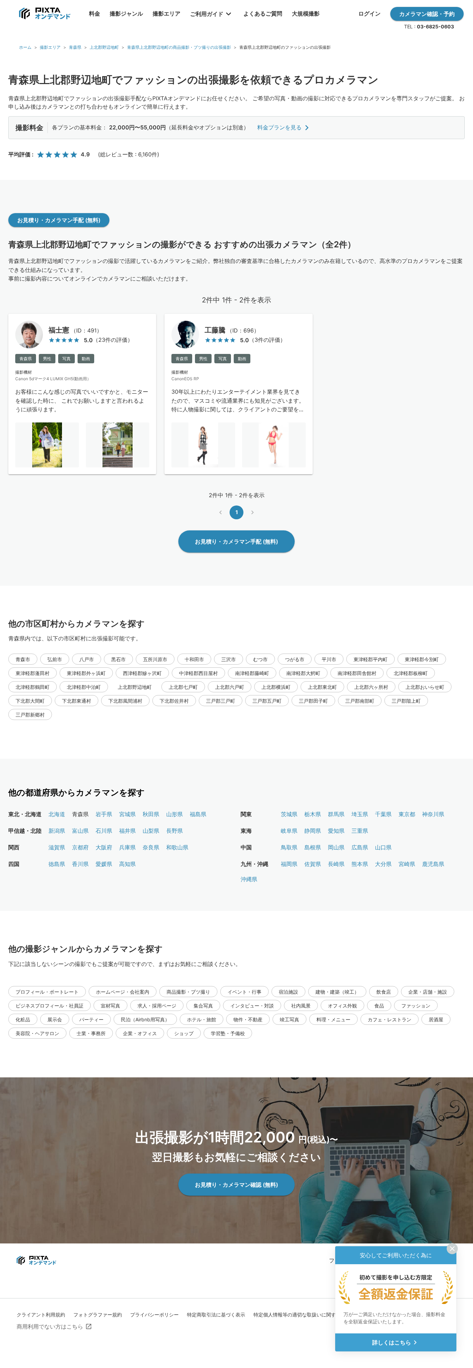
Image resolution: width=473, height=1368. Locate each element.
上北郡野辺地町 (104, 47)
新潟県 (56, 830)
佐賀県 (312, 863)
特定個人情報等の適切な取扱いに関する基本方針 (306, 1314)
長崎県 (336, 863)
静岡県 (312, 830)
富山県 (80, 830)
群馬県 (336, 814)
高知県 (127, 863)
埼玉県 (359, 814)
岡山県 (336, 847)
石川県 (104, 830)
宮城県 (127, 814)
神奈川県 (433, 814)
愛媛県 (104, 863)
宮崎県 (407, 863)
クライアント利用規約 (41, 1314)
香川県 (80, 863)
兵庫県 (127, 847)
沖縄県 (249, 879)
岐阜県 (289, 830)
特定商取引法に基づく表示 (216, 1314)
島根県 (312, 847)
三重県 (359, 830)
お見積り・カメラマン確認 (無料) (236, 1184)
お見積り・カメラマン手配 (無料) (58, 220)
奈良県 (151, 847)
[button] (22, 659)
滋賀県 (56, 847)
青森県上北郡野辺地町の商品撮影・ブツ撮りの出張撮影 (179, 47)
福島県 (198, 814)
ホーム (25, 47)
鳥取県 (289, 847)
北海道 (56, 814)
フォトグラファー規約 (97, 1314)
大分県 (383, 863)
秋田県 (151, 814)
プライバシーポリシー (154, 1314)
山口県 (383, 847)
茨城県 (289, 814)
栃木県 (312, 814)
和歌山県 (177, 847)
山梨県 (151, 830)
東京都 (407, 814)
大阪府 (104, 847)
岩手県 (104, 814)
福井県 (127, 830)
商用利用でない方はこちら (50, 1326)
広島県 (359, 847)
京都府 (80, 847)
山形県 (174, 814)
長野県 (174, 830)
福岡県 (289, 863)
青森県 (75, 47)
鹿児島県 (433, 863)
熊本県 (359, 863)
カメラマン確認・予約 (427, 13)
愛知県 (336, 830)
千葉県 (383, 814)
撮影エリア (50, 47)
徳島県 (56, 863)
